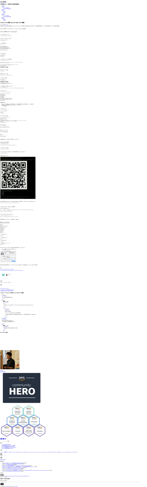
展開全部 (1, 459)
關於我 (3, 10)
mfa (3, 288)
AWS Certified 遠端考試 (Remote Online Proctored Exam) (9, 447)
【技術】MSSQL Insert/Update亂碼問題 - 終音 (8, 465)
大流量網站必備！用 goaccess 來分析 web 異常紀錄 (8, 445)
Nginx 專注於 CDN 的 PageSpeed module (18, 467)
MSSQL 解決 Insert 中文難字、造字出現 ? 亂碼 (22, 465)
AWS (5, 452)
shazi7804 (1, 370)
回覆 (4, 307)
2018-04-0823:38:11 (5, 326)
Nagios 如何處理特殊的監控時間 (6, 444)
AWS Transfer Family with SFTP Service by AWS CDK (13, 469)
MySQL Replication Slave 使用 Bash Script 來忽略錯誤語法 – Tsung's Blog (11, 470)
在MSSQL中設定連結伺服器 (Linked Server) (7, 448)
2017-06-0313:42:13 (5, 302)
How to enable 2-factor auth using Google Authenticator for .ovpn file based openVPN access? (11, 270)
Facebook (3, 9)
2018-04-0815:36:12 (4, 319)
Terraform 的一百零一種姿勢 (7, 8)
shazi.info (6, 476)
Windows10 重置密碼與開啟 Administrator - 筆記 (8, 446)
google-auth (1, 288)
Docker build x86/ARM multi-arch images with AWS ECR (14, 468)
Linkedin (4, 12)
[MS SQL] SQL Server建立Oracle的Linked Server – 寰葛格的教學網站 (11, 466)
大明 (3, 318)
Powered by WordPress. (9, 486)
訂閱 (2, 484)
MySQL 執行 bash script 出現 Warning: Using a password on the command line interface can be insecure (36, 470)
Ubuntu (7, 24)
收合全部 (4, 459)
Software (4, 24)
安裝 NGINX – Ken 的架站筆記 (6, 467)
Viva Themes (15, 486)
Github (4, 11)
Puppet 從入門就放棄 (6, 15)
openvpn (5, 288)
